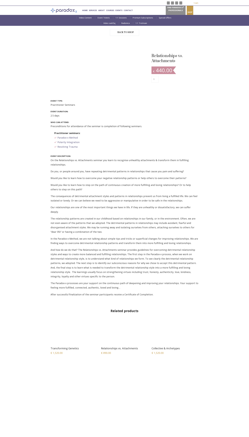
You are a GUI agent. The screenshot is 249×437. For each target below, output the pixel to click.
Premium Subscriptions (143, 17)
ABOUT (101, 10)
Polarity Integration (68, 142)
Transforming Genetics (65, 348)
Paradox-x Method (67, 137)
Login (192, 3)
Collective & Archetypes (166, 348)
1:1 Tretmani (141, 23)
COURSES (110, 10)
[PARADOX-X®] (64, 10)
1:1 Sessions (121, 17)
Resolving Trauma (67, 146)
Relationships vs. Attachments (119, 348)
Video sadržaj (109, 23)
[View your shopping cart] (189, 2)
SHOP (190, 12)
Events (118, 10)
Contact (128, 10)
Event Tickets (104, 17)
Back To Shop (125, 32)
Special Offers (165, 17)
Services (93, 10)
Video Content (85, 17)
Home (85, 10)
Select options (74, 332)
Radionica (125, 23)
